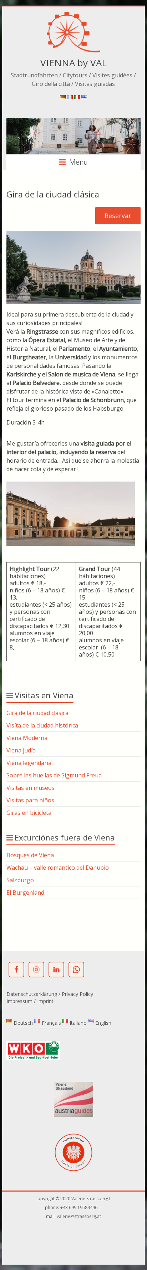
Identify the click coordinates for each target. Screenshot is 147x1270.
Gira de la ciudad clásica (37, 713)
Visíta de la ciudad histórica (42, 725)
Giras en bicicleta (28, 813)
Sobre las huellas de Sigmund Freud (54, 775)
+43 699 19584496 (79, 1207)
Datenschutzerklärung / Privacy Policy (49, 994)
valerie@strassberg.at (79, 1216)
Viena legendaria (28, 763)
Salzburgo (20, 880)
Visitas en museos (30, 788)
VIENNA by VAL (73, 62)
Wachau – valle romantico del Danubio (57, 867)
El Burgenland (25, 892)
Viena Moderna (26, 738)
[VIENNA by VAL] (73, 15)
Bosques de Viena (30, 855)
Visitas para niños (30, 800)
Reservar (118, 215)
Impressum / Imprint (30, 1001)
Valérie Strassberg (90, 1199)
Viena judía (21, 750)
